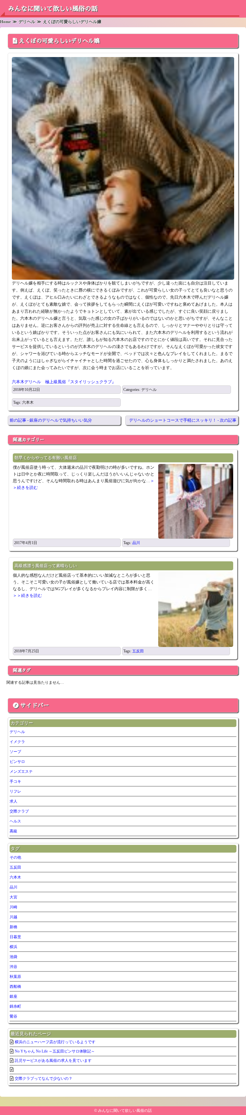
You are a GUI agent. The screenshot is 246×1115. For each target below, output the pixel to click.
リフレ (15, 791)
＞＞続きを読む (27, 595)
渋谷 (13, 966)
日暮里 (15, 937)
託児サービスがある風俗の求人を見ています (53, 1060)
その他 (15, 857)
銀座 (13, 996)
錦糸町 (15, 1006)
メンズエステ (21, 771)
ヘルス (15, 821)
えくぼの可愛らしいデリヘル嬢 (59, 41)
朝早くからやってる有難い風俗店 (45, 457)
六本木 (28, 402)
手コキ (15, 781)
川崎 (13, 907)
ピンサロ (17, 761)
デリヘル (149, 389)
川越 (13, 917)
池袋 (13, 956)
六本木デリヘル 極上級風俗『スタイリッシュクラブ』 (64, 381)
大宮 (13, 897)
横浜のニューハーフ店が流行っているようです (55, 1042)
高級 (13, 831)
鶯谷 (13, 1016)
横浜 (13, 947)
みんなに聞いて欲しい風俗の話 (53, 8)
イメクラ (17, 741)
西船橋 (15, 986)
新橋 (13, 927)
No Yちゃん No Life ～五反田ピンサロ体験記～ (55, 1051)
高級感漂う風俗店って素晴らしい (45, 565)
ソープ (15, 751)
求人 (13, 801)
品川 (136, 543)
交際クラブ (19, 811)
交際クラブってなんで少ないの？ (43, 1078)
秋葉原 (15, 976)
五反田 (138, 651)
